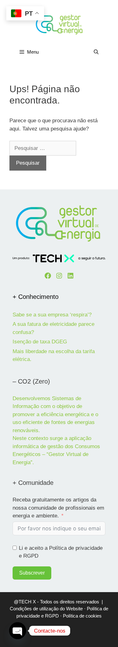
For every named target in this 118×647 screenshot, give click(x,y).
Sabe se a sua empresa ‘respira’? (52, 315)
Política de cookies (82, 615)
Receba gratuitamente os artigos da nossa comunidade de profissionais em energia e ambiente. (58, 508)
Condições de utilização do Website (46, 608)
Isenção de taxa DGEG (40, 342)
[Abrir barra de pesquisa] (96, 52)
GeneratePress (59, 636)
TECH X (27, 601)
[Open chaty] (17, 630)
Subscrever (32, 572)
